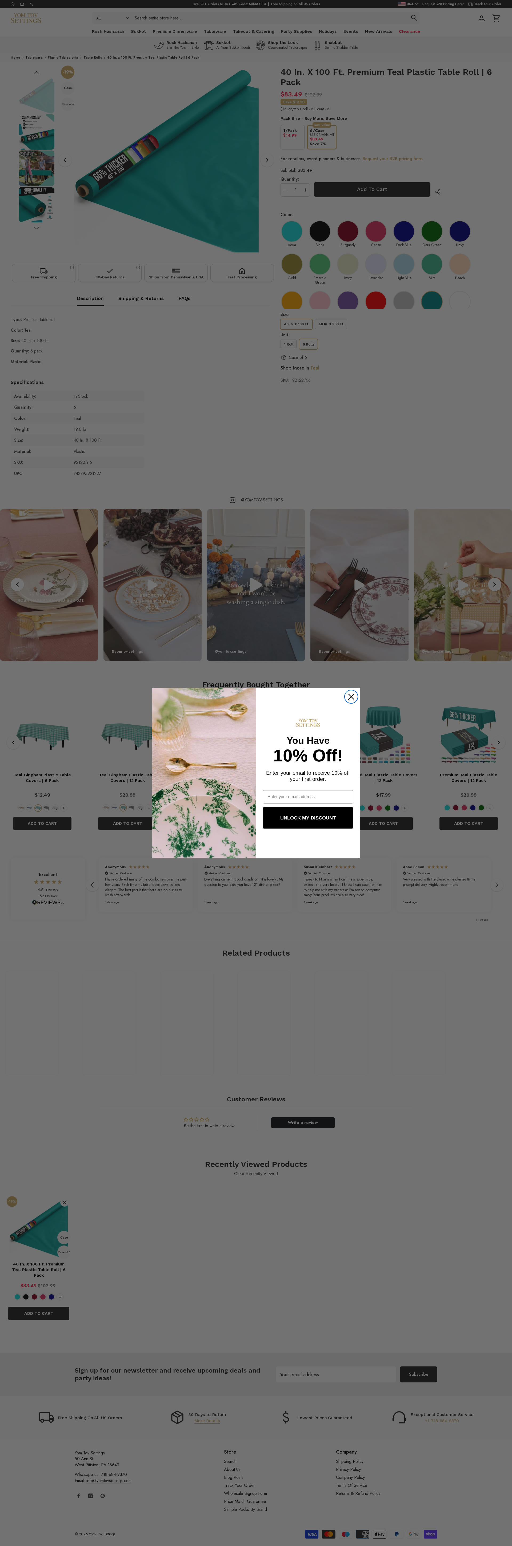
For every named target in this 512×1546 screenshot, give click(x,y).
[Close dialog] (351, 696)
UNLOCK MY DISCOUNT (308, 818)
